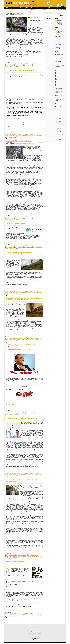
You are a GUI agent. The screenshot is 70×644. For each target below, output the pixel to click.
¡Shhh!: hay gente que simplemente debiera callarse (22, 345)
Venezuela (59, 7)
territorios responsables (59, 112)
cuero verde (58, 58)
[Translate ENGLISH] (60, 9)
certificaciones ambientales (58, 48)
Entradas (29, 9)
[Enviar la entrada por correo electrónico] (6, 67)
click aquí (37, 631)
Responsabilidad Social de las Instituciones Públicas (59, 99)
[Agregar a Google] (18, 65)
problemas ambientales (59, 88)
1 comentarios (41, 419)
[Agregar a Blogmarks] (10, 66)
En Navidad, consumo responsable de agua (19, 12)
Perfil (56, 25)
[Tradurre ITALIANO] (65, 9)
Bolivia (17, 7)
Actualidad (48, 11)
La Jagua (57, 75)
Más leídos (58, 11)
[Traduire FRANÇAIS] (58, 9)
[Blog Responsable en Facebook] (26, 9)
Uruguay (54, 7)
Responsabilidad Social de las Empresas (59, 96)
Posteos (59, 25)
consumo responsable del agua (18, 14)
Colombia (28, 7)
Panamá (46, 7)
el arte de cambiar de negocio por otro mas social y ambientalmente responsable (60, 65)
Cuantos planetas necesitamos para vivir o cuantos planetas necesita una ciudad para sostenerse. (24, 298)
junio (60, 128)
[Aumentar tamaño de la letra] (55, 9)
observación (58, 79)
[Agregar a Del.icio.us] (32, 63)
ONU (57, 81)
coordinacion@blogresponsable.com (36, 630)
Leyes (57, 76)
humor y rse (21, 564)
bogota (15, 143)
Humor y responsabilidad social (15, 561)
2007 (59, 139)
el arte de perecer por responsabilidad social (59, 69)
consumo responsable (25, 143)
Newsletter (43, 9)
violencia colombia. (59, 113)
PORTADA (7, 7)
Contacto (52, 9)
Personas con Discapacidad (58, 86)
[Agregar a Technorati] (20, 63)
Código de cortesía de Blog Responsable (35, 633)
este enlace (15, 541)
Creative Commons (16, 127)
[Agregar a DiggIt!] (9, 65)
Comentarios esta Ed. (36, 9)
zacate (40, 111)
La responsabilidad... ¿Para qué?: (21, 418)
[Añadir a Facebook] (16, 66)
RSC (56, 103)
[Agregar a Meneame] (10, 63)
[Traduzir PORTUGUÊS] (61, 9)
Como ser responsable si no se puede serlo (18, 252)
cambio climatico (19, 143)
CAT (20, 7)
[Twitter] (17, 66)
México (42, 7)
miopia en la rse (58, 78)
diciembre (61, 122)
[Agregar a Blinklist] (37, 65)
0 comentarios (41, 13)
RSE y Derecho (58, 106)
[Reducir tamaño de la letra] (56, 9)
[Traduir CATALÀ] (63, 9)
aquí (11, 543)
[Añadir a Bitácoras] (26, 63)
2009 (59, 121)
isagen (57, 73)
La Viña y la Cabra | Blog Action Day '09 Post (20, 70)
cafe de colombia (16, 564)
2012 (59, 118)
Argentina (12, 7)
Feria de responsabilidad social (15, 223)
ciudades (57, 51)
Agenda (53, 11)
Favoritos (48, 9)
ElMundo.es (11, 404)
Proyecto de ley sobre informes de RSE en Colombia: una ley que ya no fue (23, 480)
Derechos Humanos (59, 61)
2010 (59, 119)
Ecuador (32, 7)
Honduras (37, 7)
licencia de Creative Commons (38, 640)
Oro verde (57, 82)
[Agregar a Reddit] (27, 65)
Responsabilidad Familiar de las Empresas (60, 92)
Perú (50, 7)
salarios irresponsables (59, 110)
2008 (59, 137)
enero (60, 136)
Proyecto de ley (58, 89)
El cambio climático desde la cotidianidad (18, 141)
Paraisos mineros (58, 84)
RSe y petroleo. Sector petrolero (59, 109)
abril (60, 131)
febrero (61, 134)
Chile (24, 7)
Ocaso (27, 126)
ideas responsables (32, 143)
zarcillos (33, 107)
